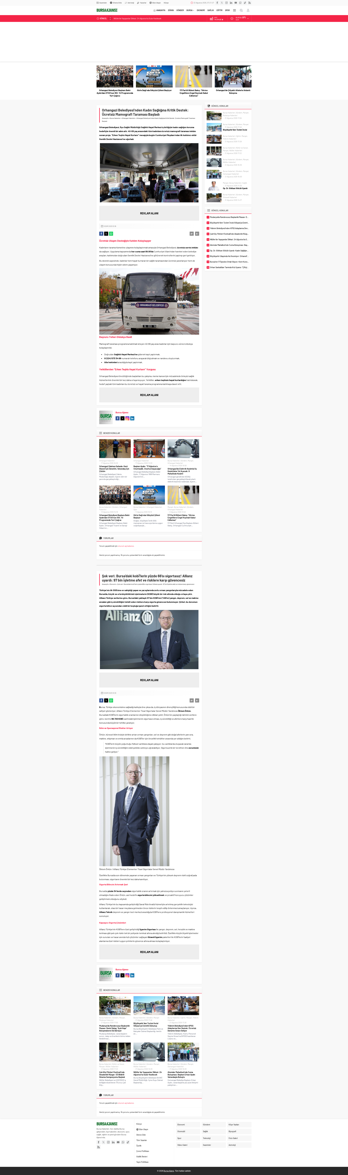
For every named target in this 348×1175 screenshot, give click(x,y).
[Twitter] (222, 3)
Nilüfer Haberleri (112, 1066)
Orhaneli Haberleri (230, 197)
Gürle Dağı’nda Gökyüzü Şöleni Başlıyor (115, 90)
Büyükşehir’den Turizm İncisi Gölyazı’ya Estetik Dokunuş (145, 1024)
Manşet (190, 461)
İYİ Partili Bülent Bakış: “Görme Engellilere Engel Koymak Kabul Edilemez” (154, 93)
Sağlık (244, 183)
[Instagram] (226, 3)
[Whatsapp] (240, 3)
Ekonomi (113, 584)
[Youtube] (236, 3)
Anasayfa (105, 118)
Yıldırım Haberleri (229, 139)
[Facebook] (217, 3)
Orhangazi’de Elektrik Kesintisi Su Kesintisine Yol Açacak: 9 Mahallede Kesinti (182, 471)
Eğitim (183, 1018)
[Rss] (249, 3)
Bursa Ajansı (122, 412)
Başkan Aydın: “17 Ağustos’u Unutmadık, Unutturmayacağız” (147, 467)
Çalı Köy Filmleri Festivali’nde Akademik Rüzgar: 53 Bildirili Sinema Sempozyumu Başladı (112, 1074)
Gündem (184, 461)
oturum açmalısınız (126, 546)
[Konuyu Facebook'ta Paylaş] (101, 234)
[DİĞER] (234, 10)
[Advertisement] (174, 42)
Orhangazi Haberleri (128, 118)
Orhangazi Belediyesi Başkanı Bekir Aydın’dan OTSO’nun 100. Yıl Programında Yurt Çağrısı (114, 517)
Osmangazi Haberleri (176, 1066)
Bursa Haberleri (115, 118)
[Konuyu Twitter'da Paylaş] (106, 234)
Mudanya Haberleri (106, 1020)
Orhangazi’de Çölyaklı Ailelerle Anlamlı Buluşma (194, 91)
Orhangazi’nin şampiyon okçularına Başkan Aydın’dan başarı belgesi (233, 91)
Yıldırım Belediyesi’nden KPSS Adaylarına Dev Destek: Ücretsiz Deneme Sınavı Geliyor (182, 1028)
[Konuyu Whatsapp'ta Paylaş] (111, 234)
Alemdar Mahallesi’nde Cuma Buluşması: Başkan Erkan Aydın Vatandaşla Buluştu (181, 1074)
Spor (135, 509)
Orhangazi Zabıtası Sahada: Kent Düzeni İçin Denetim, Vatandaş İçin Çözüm (114, 468)
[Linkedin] (231, 3)
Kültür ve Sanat (118, 1064)
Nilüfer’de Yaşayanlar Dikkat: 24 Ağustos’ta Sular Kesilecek (147, 1073)
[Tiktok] (245, 3)
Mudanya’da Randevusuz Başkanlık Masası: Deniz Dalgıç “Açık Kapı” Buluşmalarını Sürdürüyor (151, 18)
